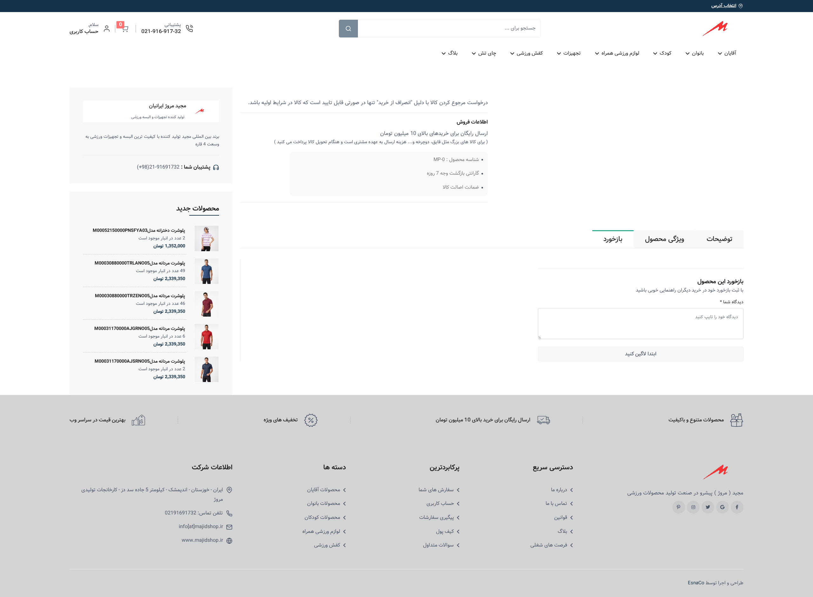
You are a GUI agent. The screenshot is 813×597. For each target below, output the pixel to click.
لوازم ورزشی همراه (620, 53)
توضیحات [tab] (719, 239)
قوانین (560, 517)
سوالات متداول (438, 545)
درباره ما (559, 490)
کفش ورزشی (529, 53)
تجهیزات (572, 53)
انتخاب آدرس (723, 6)
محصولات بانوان (323, 503)
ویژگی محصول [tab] (664, 239)
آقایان (730, 53)
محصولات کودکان (322, 517)
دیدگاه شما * (731, 302)
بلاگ (453, 53)
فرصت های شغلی (548, 545)
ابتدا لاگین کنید (640, 354)
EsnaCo (696, 583)
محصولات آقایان (323, 490)
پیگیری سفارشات (436, 517)
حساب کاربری (440, 503)
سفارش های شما (436, 490)
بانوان (698, 53)
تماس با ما (556, 503)
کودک (665, 53)
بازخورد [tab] (612, 239)
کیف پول (445, 531)
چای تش (487, 53)
